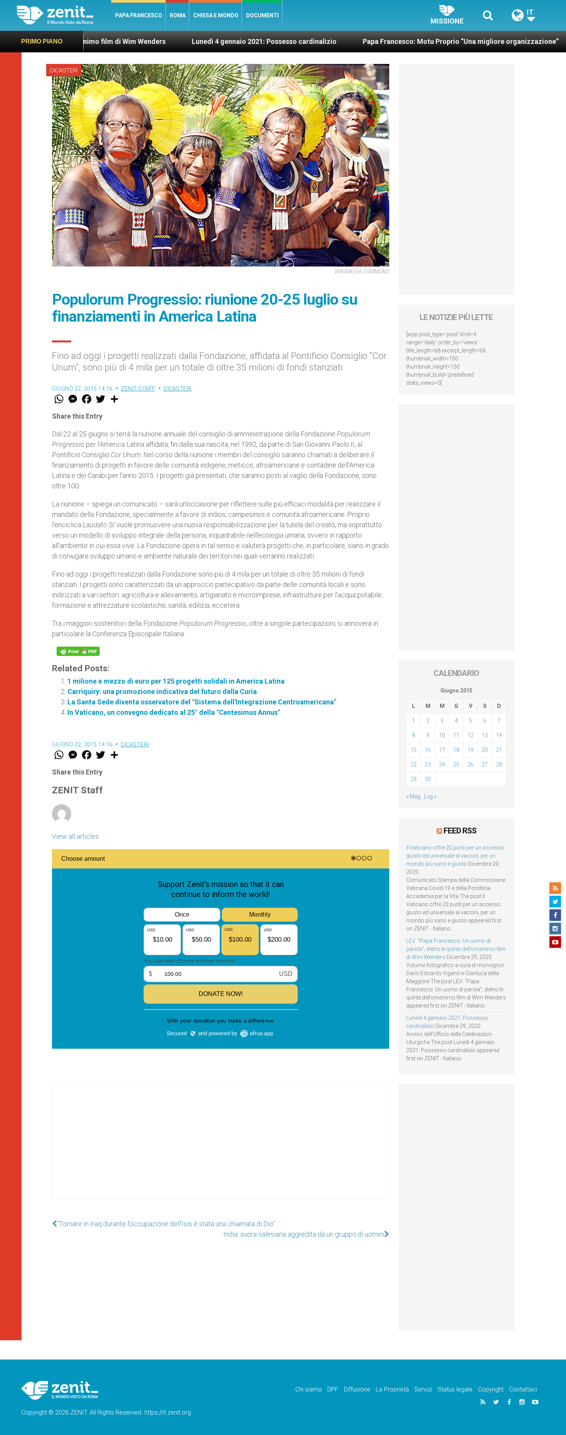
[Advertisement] (220, 1149)
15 (413, 750)
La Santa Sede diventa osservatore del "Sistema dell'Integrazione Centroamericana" (201, 702)
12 (470, 735)
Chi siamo (308, 1389)
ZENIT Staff (138, 389)
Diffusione (357, 1389)
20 (485, 750)
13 (485, 735)
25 (456, 764)
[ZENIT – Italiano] (64, 15)
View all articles (75, 836)
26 (470, 764)
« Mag (413, 796)
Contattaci (523, 1389)
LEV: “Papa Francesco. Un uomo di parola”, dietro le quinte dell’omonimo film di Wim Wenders (456, 949)
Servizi (423, 1389)
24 (442, 764)
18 (456, 750)
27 (485, 764)
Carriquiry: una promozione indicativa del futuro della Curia (162, 691)
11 (456, 735)
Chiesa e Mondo (215, 15)
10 (442, 735)
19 (470, 750)
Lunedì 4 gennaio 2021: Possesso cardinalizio (209, 41)
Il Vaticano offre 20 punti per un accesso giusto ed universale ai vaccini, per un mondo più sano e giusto (455, 856)
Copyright (491, 1389)
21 (499, 750)
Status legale (454, 1389)
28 (499, 764)
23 (428, 764)
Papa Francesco (138, 15)
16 (428, 750)
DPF (332, 1389)
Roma (178, 15)
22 (413, 764)
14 (499, 735)
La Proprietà (392, 1389)
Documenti (262, 15)
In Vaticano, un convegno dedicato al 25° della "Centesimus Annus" (173, 712)
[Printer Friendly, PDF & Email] (78, 651)
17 (442, 750)
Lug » (430, 796)
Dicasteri (63, 70)
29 (413, 779)
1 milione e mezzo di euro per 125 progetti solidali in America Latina (176, 681)
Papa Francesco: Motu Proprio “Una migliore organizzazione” (406, 41)
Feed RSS (460, 830)
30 (428, 779)
